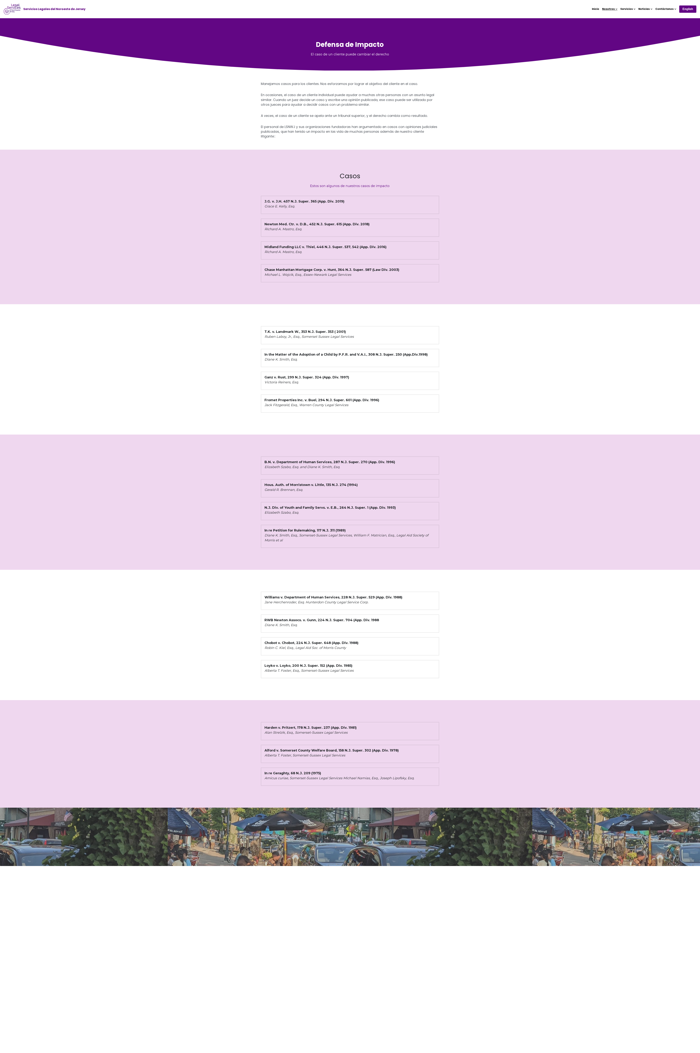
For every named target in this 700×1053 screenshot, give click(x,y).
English (687, 9)
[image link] (12, 8)
